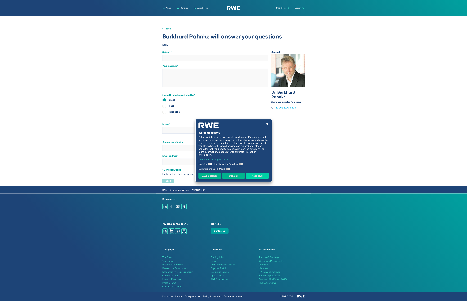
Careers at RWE (170, 275)
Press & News (169, 283)
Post (171, 106)
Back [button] (168, 29)
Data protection (193, 296)
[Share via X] (184, 206)
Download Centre (220, 272)
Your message (169, 66)
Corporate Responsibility (271, 261)
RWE (164, 190)
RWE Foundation (219, 279)
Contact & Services (172, 286)
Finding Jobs (217, 257)
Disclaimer (167, 296)
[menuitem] (182, 8)
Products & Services (172, 264)
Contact (184, 8)
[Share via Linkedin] (165, 206)
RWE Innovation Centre (223, 264)
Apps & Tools (202, 8)
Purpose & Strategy (269, 257)
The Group (167, 257)
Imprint (179, 296)
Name (165, 124)
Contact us (219, 231)
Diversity (263, 264)
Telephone (174, 112)
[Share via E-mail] (177, 206)
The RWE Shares (267, 283)
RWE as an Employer (269, 272)
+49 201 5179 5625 (285, 107)
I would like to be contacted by (178, 95)
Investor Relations (171, 279)
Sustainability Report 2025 (273, 279)
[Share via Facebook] (171, 206)
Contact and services (180, 190)
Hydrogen (264, 268)
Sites (213, 261)
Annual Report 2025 (269, 275)
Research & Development (175, 268)
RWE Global (281, 8)
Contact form (198, 190)
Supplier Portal (218, 268)
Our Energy (168, 261)
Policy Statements (212, 296)
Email (172, 100)
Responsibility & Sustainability (177, 272)
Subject (166, 52)
